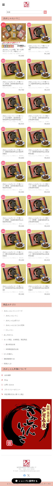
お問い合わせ (9, 385)
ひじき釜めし (8, 354)
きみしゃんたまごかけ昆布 (15, 325)
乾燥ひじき (8, 363)
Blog (6, 380)
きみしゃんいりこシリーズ (13, 311)
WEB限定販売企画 (12, 349)
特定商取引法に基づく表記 (14, 394)
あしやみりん (8, 335)
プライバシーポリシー (12, 390)
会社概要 (7, 375)
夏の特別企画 (10, 344)
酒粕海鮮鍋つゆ (9, 359)
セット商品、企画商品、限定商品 (15, 340)
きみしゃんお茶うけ (13, 320)
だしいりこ (10, 330)
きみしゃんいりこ (12, 316)
